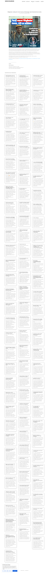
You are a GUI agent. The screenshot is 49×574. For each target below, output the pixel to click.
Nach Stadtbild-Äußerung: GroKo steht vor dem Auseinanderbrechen (37, 538)
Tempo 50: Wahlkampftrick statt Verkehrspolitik (23, 431)
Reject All (10, 570)
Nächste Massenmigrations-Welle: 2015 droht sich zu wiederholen (23, 346)
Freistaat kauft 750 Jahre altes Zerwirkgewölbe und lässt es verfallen (38, 392)
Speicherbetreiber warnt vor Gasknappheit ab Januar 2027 (10, 76)
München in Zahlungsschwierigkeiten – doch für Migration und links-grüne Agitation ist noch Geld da (10, 536)
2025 (24, 13)
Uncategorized (11, 204)
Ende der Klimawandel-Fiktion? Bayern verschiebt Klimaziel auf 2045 (11, 261)
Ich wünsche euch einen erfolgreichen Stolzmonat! (37, 190)
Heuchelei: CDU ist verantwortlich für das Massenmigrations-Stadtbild (10, 551)
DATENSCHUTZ (22, 570)
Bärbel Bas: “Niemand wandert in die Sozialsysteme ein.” (11, 246)
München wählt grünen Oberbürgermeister (23, 331)
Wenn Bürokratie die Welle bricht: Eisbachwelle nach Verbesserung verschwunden (38, 523)
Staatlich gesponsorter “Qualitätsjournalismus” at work (37, 364)
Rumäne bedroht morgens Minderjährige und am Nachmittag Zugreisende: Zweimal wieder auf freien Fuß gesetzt (38, 277)
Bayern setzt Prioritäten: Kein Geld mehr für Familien (10, 464)
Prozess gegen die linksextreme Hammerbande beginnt (37, 480)
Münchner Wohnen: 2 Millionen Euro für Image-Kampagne (37, 436)
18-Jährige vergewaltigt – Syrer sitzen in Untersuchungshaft (10, 145)
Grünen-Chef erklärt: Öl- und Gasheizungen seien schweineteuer (37, 231)
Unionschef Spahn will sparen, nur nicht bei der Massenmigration (10, 231)
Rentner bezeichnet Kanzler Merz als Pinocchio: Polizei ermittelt (23, 361)
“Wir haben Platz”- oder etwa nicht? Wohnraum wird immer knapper (38, 495)
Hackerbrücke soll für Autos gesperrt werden (23, 458)
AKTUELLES (27, 1)
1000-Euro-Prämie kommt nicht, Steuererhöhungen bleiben (23, 230)
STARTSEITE (23, 1)
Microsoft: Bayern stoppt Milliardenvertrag (37, 305)
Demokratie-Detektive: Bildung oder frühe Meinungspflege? (24, 216)
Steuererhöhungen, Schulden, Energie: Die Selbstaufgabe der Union (11, 348)
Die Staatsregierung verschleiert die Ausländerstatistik (36, 407)
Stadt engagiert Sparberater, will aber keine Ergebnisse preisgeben (10, 435)
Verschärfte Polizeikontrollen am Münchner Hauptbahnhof (10, 318)
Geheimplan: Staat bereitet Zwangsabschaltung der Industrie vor (23, 105)
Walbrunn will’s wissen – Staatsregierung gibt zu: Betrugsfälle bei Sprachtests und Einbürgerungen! (10, 187)
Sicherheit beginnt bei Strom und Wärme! (37, 451)
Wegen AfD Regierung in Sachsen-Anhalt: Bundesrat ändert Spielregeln (10, 90)
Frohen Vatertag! (36, 217)
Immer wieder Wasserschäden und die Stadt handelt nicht (24, 485)
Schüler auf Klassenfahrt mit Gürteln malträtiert (24, 160)
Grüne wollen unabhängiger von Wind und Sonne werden (10, 217)
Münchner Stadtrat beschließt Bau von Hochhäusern (10, 478)
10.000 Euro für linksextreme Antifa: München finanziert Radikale (24, 500)
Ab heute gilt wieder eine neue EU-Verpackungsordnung (10, 104)
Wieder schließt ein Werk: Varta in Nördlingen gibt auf (37, 204)
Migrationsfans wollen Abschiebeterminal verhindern (10, 393)
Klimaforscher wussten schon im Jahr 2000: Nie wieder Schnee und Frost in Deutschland (10, 449)
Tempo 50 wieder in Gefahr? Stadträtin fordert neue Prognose (10, 407)
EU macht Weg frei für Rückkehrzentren (23, 189)
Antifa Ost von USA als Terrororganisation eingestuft (10, 506)
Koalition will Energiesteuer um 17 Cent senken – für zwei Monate (24, 303)
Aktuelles (26, 13)
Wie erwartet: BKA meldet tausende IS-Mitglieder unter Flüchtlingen (10, 275)
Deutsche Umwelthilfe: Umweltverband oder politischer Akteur (9, 379)
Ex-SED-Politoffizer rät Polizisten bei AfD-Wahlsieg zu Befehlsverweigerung (24, 91)
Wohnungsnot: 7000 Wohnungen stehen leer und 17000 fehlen (24, 514)
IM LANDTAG (37, 1)
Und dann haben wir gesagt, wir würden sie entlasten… (37, 292)
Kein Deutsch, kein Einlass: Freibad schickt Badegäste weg (24, 147)
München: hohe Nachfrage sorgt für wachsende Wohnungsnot (10, 304)
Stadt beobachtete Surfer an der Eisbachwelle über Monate (24, 317)
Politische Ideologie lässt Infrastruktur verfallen (23, 417)
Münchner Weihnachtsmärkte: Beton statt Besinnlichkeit (24, 472)
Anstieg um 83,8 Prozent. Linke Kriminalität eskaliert (11, 333)
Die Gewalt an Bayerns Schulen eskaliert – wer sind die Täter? (24, 202)
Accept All (15, 570)
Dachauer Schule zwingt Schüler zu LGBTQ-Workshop (37, 104)
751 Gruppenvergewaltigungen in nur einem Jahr (24, 119)
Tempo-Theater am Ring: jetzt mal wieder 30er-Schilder (24, 376)
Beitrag (28, 13)
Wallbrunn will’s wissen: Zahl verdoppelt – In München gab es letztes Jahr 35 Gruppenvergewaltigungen (38, 246)
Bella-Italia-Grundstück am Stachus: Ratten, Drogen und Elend (10, 364)
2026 (10, 77)
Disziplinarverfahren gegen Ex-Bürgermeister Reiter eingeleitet (24, 175)
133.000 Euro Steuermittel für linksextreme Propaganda (24, 404)
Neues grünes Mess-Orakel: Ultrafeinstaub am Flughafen (37, 319)
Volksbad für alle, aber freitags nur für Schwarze (38, 90)
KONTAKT (42, 1)
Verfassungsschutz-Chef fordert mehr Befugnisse (10, 203)
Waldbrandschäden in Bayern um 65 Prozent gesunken (38, 76)
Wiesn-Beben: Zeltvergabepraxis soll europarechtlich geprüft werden (37, 261)
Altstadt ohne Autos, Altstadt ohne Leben (37, 509)
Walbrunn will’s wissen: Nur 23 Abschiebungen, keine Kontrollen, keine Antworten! (38, 133)
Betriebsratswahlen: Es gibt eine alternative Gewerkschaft (24, 390)
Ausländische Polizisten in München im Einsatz (37, 378)
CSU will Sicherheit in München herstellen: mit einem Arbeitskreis (38, 466)
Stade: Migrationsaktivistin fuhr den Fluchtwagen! (24, 133)
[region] (10, 568)
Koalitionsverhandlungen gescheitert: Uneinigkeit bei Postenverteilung (10, 290)
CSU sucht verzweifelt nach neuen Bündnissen (23, 258)
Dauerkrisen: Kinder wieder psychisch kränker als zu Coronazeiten (37, 334)
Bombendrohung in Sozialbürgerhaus (9, 131)
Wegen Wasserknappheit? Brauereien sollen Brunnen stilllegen (37, 118)
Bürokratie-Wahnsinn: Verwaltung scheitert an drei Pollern (24, 529)
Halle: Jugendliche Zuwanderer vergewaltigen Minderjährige (11, 173)
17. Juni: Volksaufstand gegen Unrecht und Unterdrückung (38, 162)
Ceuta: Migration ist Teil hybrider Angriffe (9, 118)
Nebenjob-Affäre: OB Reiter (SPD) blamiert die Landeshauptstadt (37, 350)
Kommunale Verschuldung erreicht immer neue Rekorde (10, 159)
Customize (5, 570)
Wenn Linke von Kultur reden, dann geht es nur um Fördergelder (38, 421)
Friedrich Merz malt (22, 244)
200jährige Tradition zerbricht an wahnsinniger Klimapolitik (10, 492)
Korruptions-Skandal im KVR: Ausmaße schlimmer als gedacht (37, 176)
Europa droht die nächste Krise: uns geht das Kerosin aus (23, 273)
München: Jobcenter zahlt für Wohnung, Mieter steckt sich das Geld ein (38, 148)
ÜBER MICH (33, 1)
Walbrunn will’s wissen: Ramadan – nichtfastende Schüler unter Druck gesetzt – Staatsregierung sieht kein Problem (24, 288)
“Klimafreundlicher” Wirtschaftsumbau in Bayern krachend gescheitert (24, 76)
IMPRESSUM (26, 570)
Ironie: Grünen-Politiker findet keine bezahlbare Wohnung (24, 445)
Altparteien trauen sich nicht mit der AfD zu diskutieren (10, 421)
